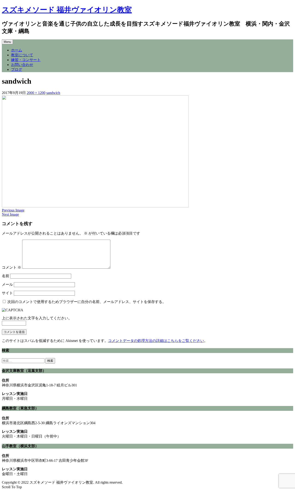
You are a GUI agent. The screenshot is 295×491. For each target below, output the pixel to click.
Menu (7, 42)
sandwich (53, 93)
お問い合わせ (22, 65)
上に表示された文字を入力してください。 (37, 318)
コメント (11, 267)
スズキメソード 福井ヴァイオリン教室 (67, 10)
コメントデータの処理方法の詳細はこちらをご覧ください (156, 341)
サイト (7, 293)
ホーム (16, 50)
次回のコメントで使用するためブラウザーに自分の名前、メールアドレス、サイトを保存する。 (86, 302)
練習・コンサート (26, 60)
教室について (22, 55)
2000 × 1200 (36, 93)
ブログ (16, 69)
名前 (5, 276)
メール (7, 284)
